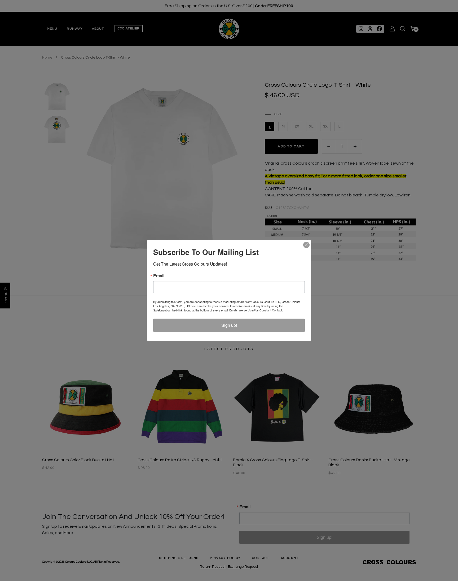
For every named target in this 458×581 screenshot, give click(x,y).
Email (158, 276)
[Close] (306, 245)
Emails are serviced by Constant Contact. (256, 310)
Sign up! (229, 325)
